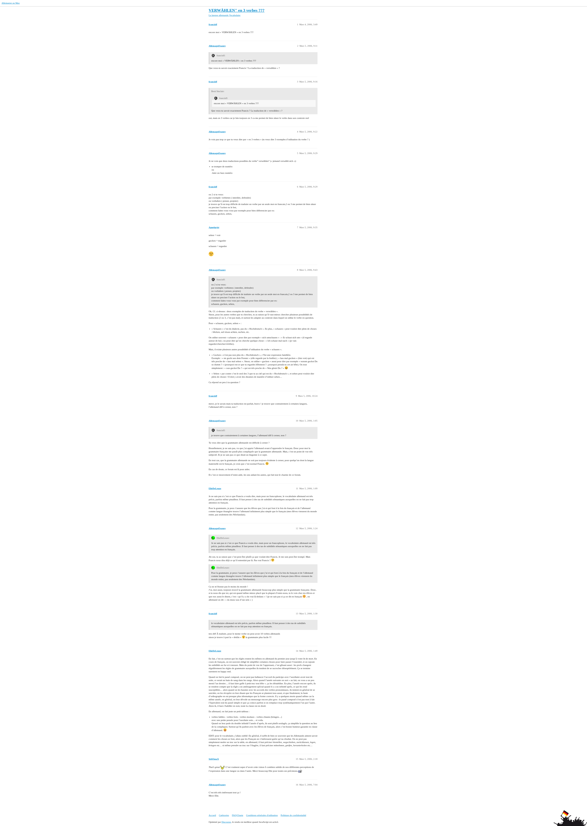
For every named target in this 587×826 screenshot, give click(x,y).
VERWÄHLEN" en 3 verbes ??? (236, 10)
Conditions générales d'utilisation (262, 815)
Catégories (224, 815)
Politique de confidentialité (293, 815)
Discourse (226, 822)
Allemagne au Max (11, 3)
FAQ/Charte (237, 815)
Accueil (212, 815)
